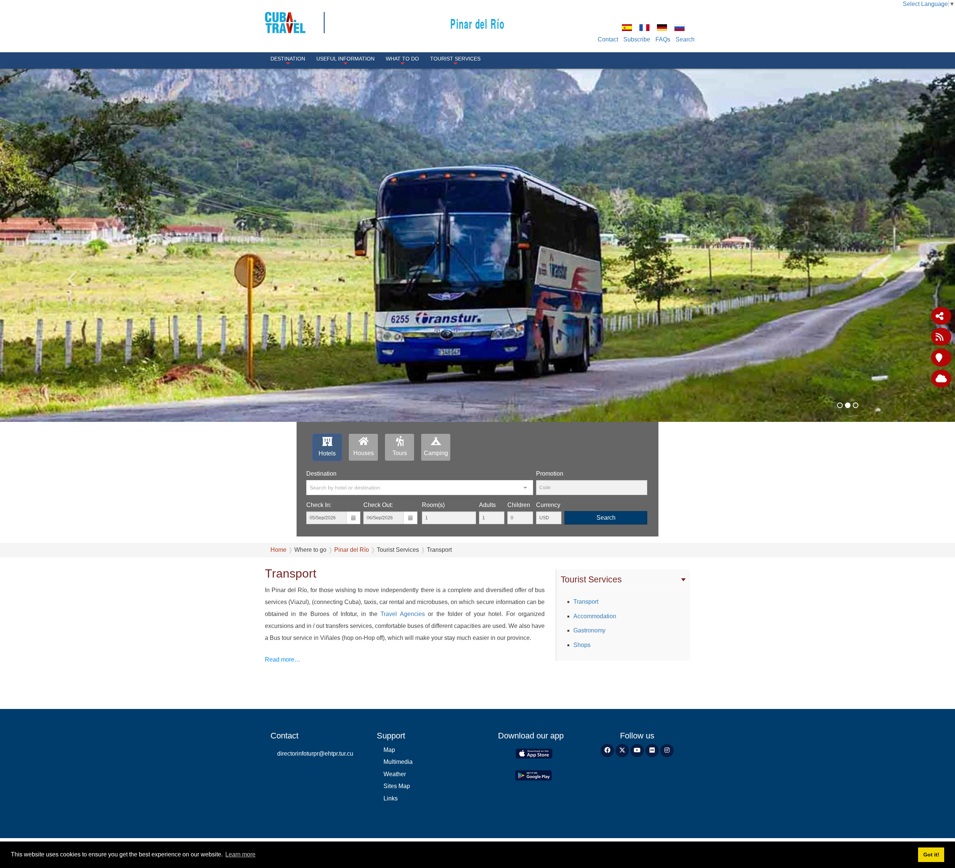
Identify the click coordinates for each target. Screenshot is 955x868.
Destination (287, 59)
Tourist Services (455, 59)
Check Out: (378, 505)
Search (685, 39)
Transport (585, 601)
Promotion (549, 473)
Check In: (318, 505)
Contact (608, 39)
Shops (582, 645)
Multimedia (398, 762)
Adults (487, 505)
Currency (548, 505)
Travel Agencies (401, 614)
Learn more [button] (240, 854)
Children (518, 505)
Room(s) (433, 505)
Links (390, 798)
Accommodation (594, 616)
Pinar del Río (477, 23)
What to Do (402, 59)
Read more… (282, 659)
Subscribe (636, 39)
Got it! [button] (931, 855)
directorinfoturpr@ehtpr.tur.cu (315, 753)
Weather (394, 774)
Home (278, 550)
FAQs (662, 39)
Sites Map (396, 786)
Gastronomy (589, 630)
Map (389, 750)
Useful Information (345, 59)
